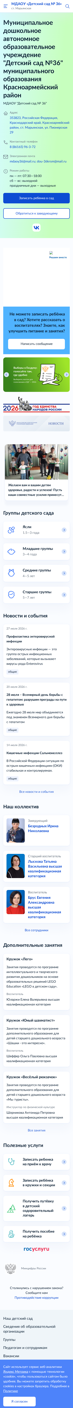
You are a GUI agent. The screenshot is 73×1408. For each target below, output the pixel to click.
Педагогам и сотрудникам (25, 1348)
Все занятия (36, 1130)
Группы (9, 1340)
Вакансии (11, 1356)
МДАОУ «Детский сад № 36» (36, 4)
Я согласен (19, 1401)
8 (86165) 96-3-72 (22, 147)
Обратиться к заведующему (37, 213)
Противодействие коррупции (36, 1297)
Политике (10, 1391)
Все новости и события (36, 791)
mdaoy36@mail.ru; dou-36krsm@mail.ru (38, 161)
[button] (67, 6)
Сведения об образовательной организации (29, 1329)
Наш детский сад (18, 1319)
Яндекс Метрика (15, 1371)
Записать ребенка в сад (36, 198)
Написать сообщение (37, 343)
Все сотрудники (36, 930)
